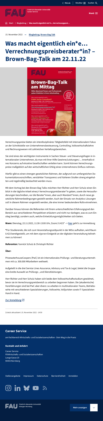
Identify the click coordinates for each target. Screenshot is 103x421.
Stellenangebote (12, 375)
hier (70, 223)
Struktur (79, 3)
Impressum (28, 375)
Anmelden (73, 375)
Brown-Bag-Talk (48, 34)
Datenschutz (42, 375)
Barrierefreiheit (58, 375)
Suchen (91, 3)
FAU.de (67, 3)
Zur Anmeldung (13, 300)
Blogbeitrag (34, 34)
